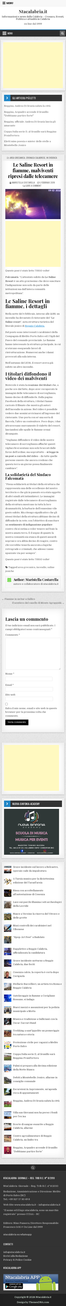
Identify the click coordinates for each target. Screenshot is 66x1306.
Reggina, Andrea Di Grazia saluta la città (27, 106)
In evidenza (51, 157)
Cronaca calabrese (35, 157)
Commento (12, 634)
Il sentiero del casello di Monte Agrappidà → (38, 602)
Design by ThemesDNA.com (33, 1302)
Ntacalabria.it (33, 11)
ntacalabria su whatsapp (17, 1234)
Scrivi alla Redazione (15, 1256)
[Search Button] (33, 1167)
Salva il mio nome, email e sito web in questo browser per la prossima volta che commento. (31, 712)
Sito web (10, 694)
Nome (9, 673)
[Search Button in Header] (62, 33)
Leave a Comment (33, 185)
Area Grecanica (17, 157)
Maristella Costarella (23, 182)
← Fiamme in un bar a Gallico (18, 599)
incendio (41, 567)
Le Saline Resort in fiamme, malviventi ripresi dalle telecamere (33, 170)
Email (9, 685)
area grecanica (26, 567)
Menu (9, 3)
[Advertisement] (33, 65)
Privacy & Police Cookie (17, 1259)
